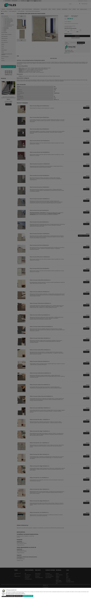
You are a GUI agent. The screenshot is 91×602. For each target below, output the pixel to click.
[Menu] (5, 589)
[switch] (3, 594)
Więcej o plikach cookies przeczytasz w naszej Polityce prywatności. (13, 593)
